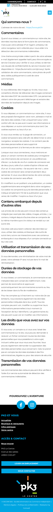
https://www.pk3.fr (34, 27)
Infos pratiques (8, 427)
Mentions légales (10, 505)
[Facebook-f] (21, 405)
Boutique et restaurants (12, 423)
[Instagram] (32, 405)
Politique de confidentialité (28, 505)
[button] (50, 13)
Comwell (26, 508)
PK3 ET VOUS (10, 415)
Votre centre (7, 430)
